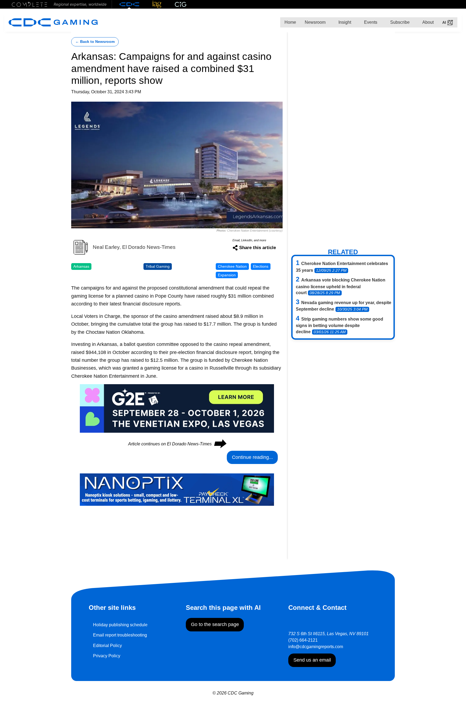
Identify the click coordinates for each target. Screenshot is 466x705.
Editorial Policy (107, 645)
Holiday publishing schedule (120, 625)
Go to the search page (215, 624)
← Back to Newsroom (95, 42)
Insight (344, 22)
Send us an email (312, 660)
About (428, 22)
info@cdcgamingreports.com (315, 646)
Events (370, 22)
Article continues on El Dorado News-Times (177, 444)
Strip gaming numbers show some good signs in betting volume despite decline (339, 325)
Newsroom (315, 22)
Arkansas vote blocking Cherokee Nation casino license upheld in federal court (340, 286)
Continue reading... (252, 457)
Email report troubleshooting (120, 635)
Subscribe (399, 22)
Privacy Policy (106, 656)
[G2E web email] (177, 408)
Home (290, 22)
